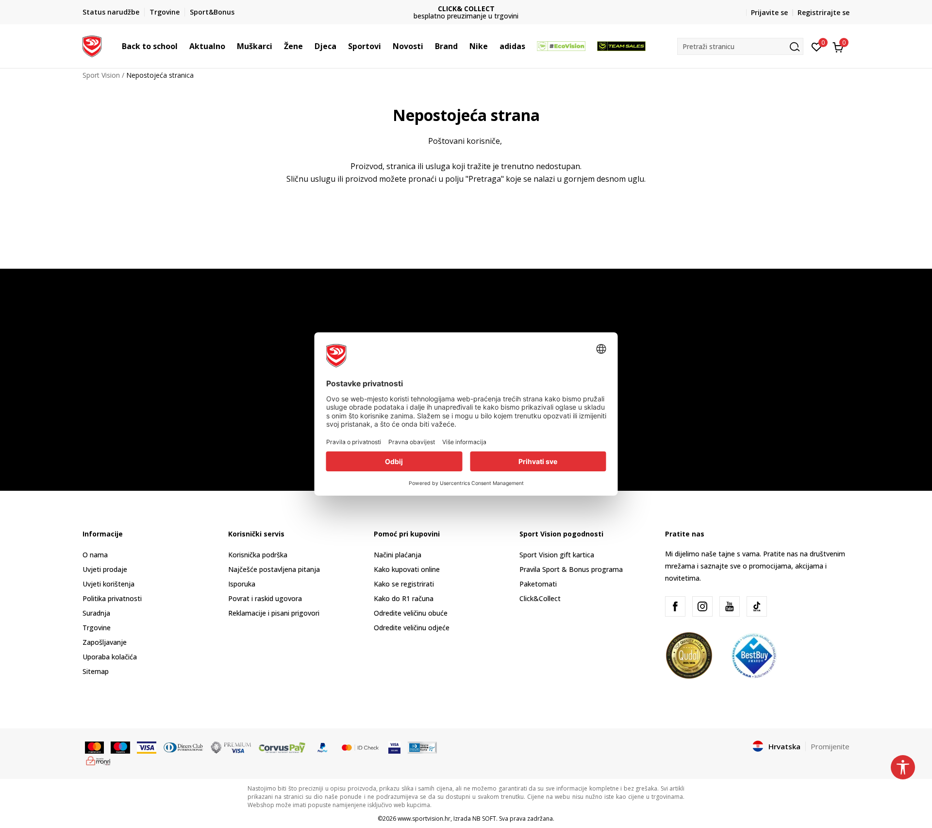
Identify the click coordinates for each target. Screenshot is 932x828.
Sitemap (96, 671)
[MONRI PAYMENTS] (98, 760)
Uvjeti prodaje (105, 569)
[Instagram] (702, 606)
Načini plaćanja (397, 554)
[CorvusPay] (282, 747)
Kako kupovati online (407, 569)
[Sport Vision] (92, 45)
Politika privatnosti (112, 598)
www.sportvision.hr (424, 818)
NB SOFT (484, 818)
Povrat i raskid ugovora (265, 598)
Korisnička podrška (257, 554)
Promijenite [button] (830, 746)
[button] (182, 46)
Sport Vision (101, 75)
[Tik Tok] (756, 606)
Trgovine (97, 627)
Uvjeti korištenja (108, 583)
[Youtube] (729, 606)
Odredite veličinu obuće (411, 613)
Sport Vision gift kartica (556, 554)
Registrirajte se (823, 12)
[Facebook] (675, 606)
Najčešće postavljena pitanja (274, 569)
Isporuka (241, 583)
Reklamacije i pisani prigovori (273, 613)
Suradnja (96, 613)
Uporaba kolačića (110, 656)
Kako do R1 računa (403, 598)
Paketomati (538, 583)
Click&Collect (540, 598)
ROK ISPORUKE (492, 8)
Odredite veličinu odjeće (411, 627)
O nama (95, 554)
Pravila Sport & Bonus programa (571, 569)
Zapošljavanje (105, 642)
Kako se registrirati (404, 583)
